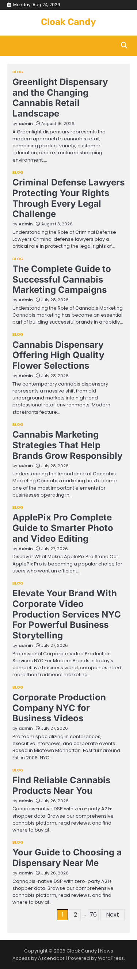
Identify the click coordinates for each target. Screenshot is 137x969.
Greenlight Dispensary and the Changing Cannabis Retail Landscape (60, 98)
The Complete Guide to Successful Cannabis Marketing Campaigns (61, 279)
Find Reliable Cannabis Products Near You (61, 785)
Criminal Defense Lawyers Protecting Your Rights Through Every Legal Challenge (68, 198)
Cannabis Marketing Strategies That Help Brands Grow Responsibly (67, 445)
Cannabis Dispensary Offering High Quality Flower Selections (58, 355)
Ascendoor (51, 958)
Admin (26, 224)
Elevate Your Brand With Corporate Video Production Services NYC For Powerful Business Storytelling (66, 614)
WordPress (111, 958)
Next (112, 914)
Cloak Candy (68, 21)
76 (93, 914)
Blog (17, 72)
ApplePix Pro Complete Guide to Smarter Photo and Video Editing (62, 528)
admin (26, 123)
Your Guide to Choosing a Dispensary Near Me (67, 857)
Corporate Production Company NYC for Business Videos (59, 708)
